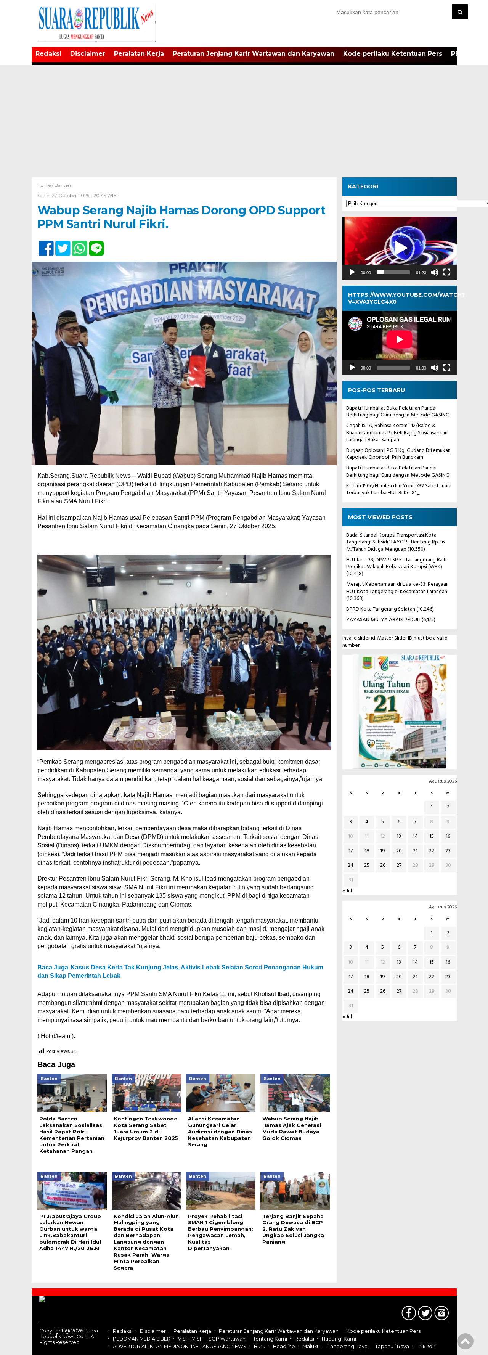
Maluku (311, 1346)
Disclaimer (87, 53)
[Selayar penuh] (447, 272)
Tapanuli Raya (392, 1346)
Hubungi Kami (339, 1339)
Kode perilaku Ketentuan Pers (392, 53)
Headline (284, 1346)
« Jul (347, 891)
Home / (46, 185)
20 (399, 851)
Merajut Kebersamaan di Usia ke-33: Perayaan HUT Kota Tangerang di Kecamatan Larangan (397, 588)
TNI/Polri (427, 1346)
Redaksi (48, 53)
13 (398, 836)
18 (366, 851)
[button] (399, 248)
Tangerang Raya (347, 1346)
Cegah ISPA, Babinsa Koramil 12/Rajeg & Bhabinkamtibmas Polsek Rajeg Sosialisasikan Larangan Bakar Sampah (397, 432)
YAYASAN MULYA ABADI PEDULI (383, 620)
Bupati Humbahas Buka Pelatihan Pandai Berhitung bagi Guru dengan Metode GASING (397, 412)
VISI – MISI (189, 1339)
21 (415, 851)
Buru (259, 1346)
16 (448, 836)
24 (350, 865)
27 (398, 865)
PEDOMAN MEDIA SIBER (141, 1339)
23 (448, 851)
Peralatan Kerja (139, 53)
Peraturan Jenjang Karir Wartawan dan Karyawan (253, 53)
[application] (399, 248)
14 (415, 836)
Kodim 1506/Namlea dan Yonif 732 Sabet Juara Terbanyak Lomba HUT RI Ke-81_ (398, 489)
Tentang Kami (270, 1339)
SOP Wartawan (227, 1339)
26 (382, 865)
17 (350, 851)
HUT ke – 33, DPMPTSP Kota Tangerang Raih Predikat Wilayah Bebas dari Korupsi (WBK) (396, 563)
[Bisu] (434, 272)
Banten (63, 185)
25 (366, 865)
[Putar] (352, 272)
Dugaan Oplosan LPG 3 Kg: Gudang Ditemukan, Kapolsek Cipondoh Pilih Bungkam (399, 454)
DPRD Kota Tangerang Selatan (380, 609)
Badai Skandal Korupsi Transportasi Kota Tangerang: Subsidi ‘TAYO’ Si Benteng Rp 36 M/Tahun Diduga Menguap (395, 542)
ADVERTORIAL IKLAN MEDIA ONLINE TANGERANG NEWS (179, 1346)
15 (431, 836)
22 (431, 851)
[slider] (393, 272)
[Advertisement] (244, 120)
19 (382, 851)
